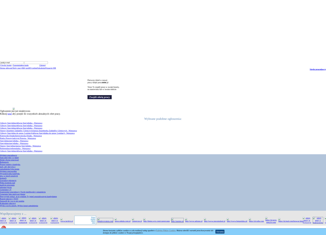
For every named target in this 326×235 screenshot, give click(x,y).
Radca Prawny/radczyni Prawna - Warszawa (18, 138)
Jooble (89, 219)
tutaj (10, 113)
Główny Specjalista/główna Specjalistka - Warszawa (21, 123)
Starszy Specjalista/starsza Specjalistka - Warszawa (20, 146)
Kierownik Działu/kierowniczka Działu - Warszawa (21, 136)
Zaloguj (42, 65)
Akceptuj (220, 232)
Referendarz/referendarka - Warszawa (15, 148)
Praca (90, 217)
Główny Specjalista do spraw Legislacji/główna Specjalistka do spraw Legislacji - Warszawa (37, 133)
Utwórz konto (5, 65)
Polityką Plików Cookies (165, 230)
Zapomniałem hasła (21, 65)
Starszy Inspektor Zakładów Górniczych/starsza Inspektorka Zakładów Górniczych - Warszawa (38, 131)
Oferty (90, 221)
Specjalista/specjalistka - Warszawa (14, 141)
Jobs (90, 223)
